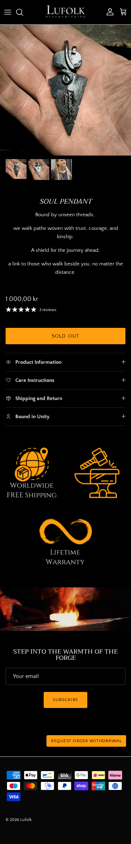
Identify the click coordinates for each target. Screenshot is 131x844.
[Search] (23, 12)
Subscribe (65, 699)
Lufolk (26, 819)
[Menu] (7, 12)
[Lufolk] (65, 12)
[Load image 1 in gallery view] (65, 90)
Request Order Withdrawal (86, 740)
